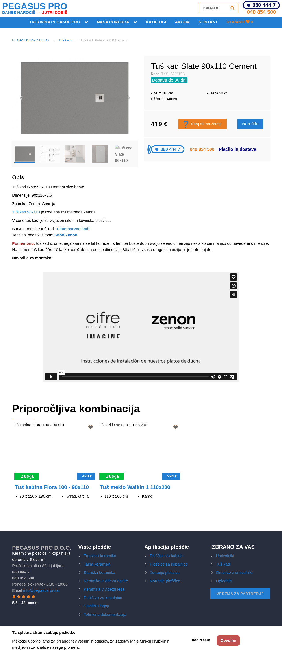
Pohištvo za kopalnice (103, 598)
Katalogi (156, 22)
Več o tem (201, 640)
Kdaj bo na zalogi (202, 124)
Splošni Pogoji (96, 606)
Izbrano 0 (239, 22)
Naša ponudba (113, 22)
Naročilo (250, 124)
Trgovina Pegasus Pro (54, 22)
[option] (75, 98)
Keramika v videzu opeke (106, 581)
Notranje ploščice (165, 581)
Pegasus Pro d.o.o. (41, 547)
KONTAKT (208, 22)
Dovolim (228, 640)
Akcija (182, 22)
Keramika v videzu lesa (104, 589)
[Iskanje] (232, 8)
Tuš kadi (65, 40)
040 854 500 (261, 12)
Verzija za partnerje (240, 594)
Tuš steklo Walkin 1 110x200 (135, 487)
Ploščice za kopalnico (169, 564)
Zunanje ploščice (165, 572)
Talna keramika (97, 564)
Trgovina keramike (100, 556)
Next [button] (129, 98)
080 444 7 (264, 5)
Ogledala (224, 581)
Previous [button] (21, 98)
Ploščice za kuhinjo (167, 556)
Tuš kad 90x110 (26, 212)
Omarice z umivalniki (234, 572)
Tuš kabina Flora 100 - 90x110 (52, 487)
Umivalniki (225, 556)
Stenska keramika (99, 572)
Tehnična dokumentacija (105, 614)
